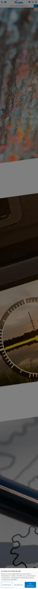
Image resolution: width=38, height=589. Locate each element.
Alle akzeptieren (30, 585)
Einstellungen (7, 585)
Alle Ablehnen (18, 585)
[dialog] (19, 578)
